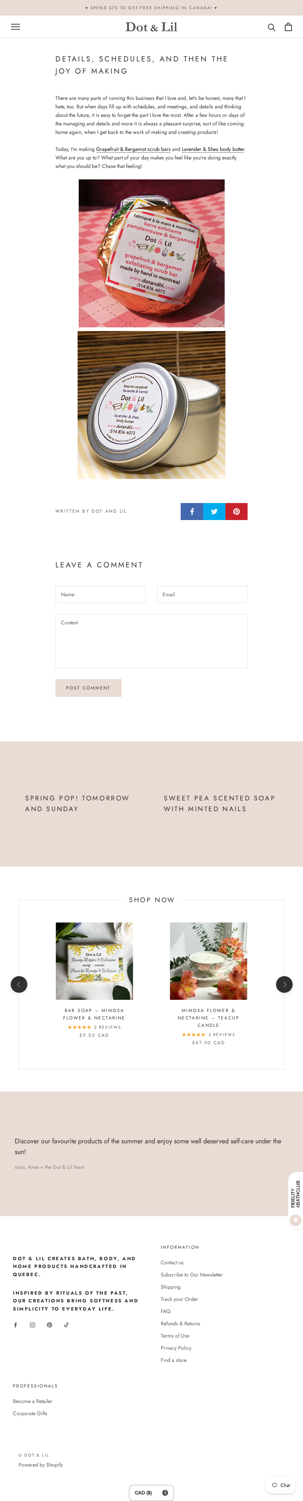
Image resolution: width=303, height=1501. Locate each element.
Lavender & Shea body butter (213, 149)
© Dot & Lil (33, 1455)
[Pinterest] (49, 1324)
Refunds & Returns (180, 1323)
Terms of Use (175, 1335)
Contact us (172, 1262)
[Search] (272, 27)
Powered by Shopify (40, 1464)
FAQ (165, 1311)
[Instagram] (32, 1324)
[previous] (18, 984)
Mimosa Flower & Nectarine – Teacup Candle (208, 1018)
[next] (284, 984)
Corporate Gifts (30, 1413)
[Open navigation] (15, 27)
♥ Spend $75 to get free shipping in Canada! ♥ (151, 8)
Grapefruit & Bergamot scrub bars (133, 149)
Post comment (88, 688)
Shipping (171, 1287)
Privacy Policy (176, 1348)
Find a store (174, 1360)
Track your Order (179, 1299)
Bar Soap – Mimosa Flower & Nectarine (94, 1014)
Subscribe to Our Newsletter (192, 1274)
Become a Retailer (32, 1401)
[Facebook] (15, 1324)
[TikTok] (66, 1324)
